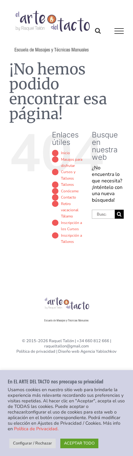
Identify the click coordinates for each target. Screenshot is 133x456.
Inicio (65, 152)
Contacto (68, 197)
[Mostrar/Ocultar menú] (119, 31)
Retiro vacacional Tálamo (70, 210)
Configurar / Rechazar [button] (32, 443)
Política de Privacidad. (36, 429)
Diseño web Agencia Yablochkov (87, 351)
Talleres (67, 184)
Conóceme (70, 191)
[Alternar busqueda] (98, 31)
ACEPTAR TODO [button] (79, 443)
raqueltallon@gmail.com (66, 346)
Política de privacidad (35, 351)
